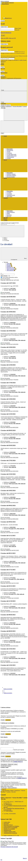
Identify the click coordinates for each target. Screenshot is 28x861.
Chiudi (2, 67)
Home (5, 237)
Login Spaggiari (12, 57)
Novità (5, 239)
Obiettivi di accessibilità (9, 829)
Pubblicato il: (7, 288)
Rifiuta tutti (12, 764)
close (2, 133)
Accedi (2, 20)
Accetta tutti (6, 766)
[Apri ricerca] (15, 115)
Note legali (6, 823)
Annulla (2, 105)
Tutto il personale (11, 269)
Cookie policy (7, 822)
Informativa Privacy (8, 824)
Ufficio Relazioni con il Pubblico (11, 826)
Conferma (8, 105)
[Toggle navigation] (12, 127)
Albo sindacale (11, 270)
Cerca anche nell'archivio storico (10, 277)
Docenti (9, 265)
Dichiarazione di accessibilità (10, 827)
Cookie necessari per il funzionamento (10, 782)
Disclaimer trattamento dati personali (9, 846)
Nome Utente (18, 28)
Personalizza (4, 764)
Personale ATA (11, 267)
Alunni (9, 263)
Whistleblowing (7, 830)
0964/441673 (9, 804)
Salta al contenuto (5, 1)
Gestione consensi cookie (10, 831)
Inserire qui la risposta (19, 749)
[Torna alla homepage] (14, 107)
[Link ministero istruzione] (7, 2)
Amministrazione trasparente (10, 833)
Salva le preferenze (12, 787)
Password (17, 30)
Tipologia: (6, 290)
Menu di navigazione (19, 259)
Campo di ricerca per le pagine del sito (10, 223)
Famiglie (9, 266)
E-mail (16, 51)
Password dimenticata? (6, 32)
